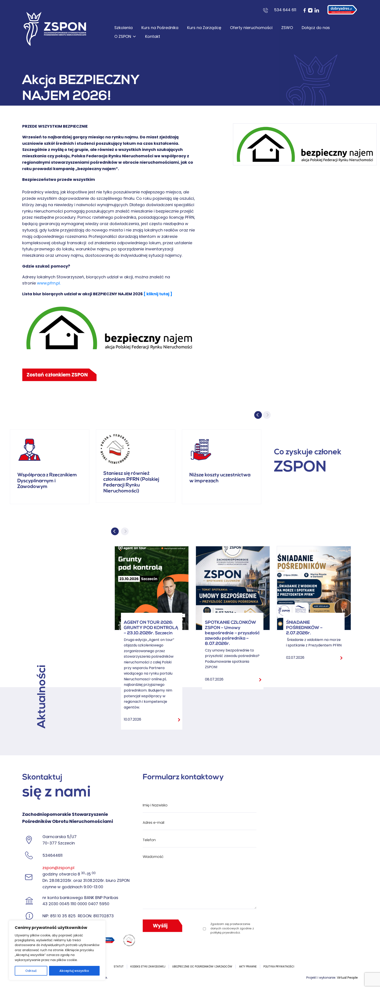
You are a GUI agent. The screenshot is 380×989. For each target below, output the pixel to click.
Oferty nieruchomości (251, 27)
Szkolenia (123, 27)
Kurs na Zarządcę (204, 27)
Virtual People (347, 977)
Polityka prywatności (278, 966)
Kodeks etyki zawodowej (147, 966)
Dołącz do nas (316, 27)
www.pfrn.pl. (49, 283)
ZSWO (287, 27)
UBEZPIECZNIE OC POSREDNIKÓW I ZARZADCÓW (202, 966)
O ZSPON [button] (122, 36)
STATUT (119, 966)
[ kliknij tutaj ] (158, 294)
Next (267, 415)
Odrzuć (31, 971)
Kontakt (152, 36)
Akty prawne (248, 966)
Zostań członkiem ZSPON (57, 374)
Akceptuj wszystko (74, 971)
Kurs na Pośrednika (159, 27)
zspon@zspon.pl (58, 867)
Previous (258, 415)
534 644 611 (285, 10)
